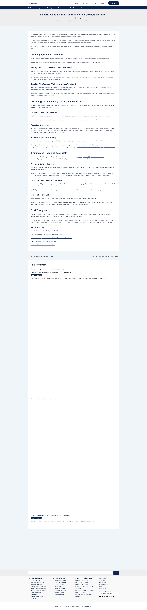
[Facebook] (100, 597)
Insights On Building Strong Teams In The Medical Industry (92, 175)
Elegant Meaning (60, 592)
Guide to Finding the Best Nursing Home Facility (44, 231)
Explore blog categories (105, 591)
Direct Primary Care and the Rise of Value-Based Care (46, 234)
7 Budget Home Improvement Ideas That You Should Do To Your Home (51, 238)
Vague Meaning (59, 594)
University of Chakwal (81, 580)
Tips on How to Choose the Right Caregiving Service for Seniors (96, 147)
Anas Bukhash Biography (38, 590)
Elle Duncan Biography (37, 582)
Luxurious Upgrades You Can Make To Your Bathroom (50, 515)
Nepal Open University (81, 582)
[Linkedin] (107, 597)
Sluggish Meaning (60, 588)
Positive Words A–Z (60, 580)
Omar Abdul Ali (35, 580)
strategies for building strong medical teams (91, 157)
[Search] (116, 573)
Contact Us (102, 582)
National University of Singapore (84, 590)
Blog (76, 3)
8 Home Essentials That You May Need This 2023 (45, 241)
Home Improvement (40, 8)
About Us (102, 580)
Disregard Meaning (60, 582)
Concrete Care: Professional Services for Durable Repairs (52, 272)
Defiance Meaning (60, 590)
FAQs (100, 586)
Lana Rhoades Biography (38, 586)
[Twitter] (102, 597)
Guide (102, 3)
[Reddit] (109, 597)
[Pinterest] (111, 597)
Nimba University (80, 592)
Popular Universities (84, 578)
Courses (94, 3)
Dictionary (85, 3)
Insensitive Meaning (61, 584)
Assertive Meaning (60, 586)
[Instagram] (104, 597)
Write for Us (102, 588)
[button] (78, 3)
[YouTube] (114, 597)
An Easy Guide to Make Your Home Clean (43, 245)
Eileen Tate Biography (37, 584)
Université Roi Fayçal (81, 584)
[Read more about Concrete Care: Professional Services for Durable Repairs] (48, 269)
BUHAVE (30, 8)
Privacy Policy (103, 584)
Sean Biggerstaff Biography (39, 588)
